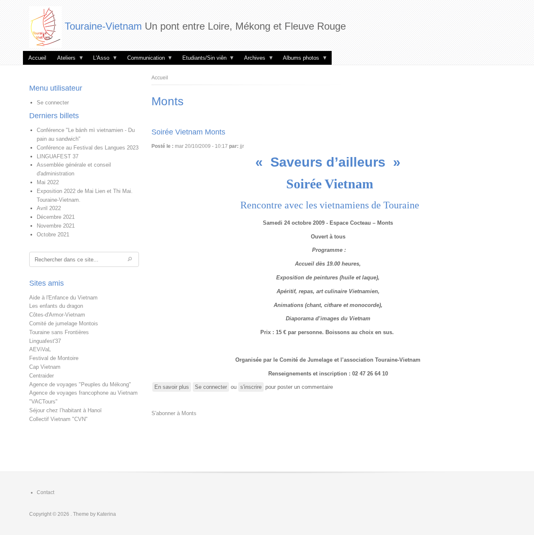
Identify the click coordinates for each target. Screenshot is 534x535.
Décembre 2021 (56, 217)
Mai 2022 (48, 182)
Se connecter (53, 102)
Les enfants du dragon (56, 306)
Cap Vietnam (44, 367)
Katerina (106, 514)
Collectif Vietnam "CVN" (58, 419)
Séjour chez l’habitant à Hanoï (65, 410)
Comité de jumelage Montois (63, 323)
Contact (45, 492)
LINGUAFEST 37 (57, 156)
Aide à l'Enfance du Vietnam (63, 297)
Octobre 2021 (53, 234)
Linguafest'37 (45, 341)
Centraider (41, 376)
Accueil (37, 58)
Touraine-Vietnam (103, 26)
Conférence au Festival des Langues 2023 (88, 148)
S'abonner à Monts (173, 413)
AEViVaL (40, 349)
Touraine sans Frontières (59, 332)
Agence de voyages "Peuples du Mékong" (80, 384)
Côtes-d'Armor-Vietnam (57, 315)
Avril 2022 (49, 208)
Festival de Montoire (53, 358)
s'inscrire (251, 387)
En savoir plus (172, 388)
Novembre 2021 (56, 226)
